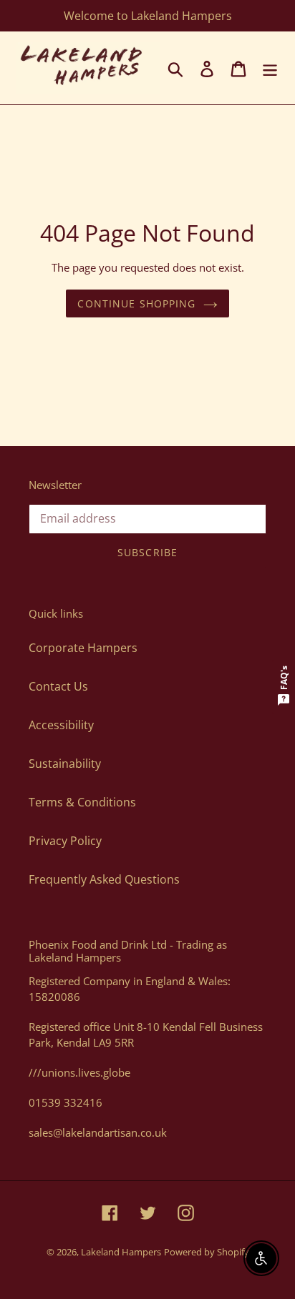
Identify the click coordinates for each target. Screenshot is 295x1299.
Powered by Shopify (206, 1251)
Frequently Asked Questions (104, 879)
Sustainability (65, 763)
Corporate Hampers (83, 648)
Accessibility (61, 725)
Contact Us (58, 686)
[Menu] (270, 67)
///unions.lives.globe (79, 1072)
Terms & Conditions (82, 802)
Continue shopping (136, 303)
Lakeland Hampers (121, 1251)
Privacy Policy (65, 841)
